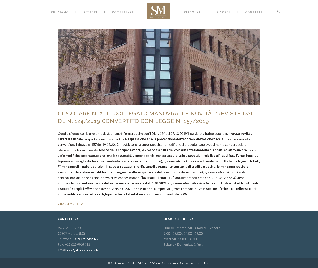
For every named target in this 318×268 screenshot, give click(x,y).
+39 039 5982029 (85, 239)
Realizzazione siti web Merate (195, 263)
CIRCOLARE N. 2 (70, 204)
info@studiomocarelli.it (83, 250)
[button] (278, 12)
